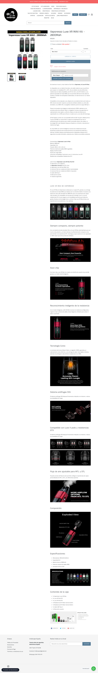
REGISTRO (82, 14)
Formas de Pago (11, 649)
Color (52, 49)
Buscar (68, 23)
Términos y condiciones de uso (15, 651)
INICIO (75, 14)
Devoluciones (10, 645)
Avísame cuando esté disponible (62, 78)
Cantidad (85, 49)
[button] (58, 67)
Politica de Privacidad (12, 642)
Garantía (9, 647)
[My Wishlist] (89, 14)
